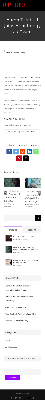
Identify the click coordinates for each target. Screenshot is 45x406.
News (32, 132)
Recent (32, 230)
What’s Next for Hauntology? (17, 321)
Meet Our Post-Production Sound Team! (21, 314)
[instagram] (20, 398)
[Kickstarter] (29, 398)
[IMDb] (25, 398)
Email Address (10, 366)
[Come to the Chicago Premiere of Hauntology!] (9, 261)
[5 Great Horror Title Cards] (9, 237)
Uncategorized (11, 347)
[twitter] (16, 398)
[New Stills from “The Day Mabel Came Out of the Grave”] (9, 248)
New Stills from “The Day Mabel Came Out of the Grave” (26, 248)
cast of (32, 77)
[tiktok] (33, 398)
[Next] (39, 193)
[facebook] (12, 398)
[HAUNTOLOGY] (14, 4)
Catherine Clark (11, 132)
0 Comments (29, 207)
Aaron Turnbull (15, 118)
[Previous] (5, 193)
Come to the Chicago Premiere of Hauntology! (26, 261)
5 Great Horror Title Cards (23, 236)
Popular (13, 230)
